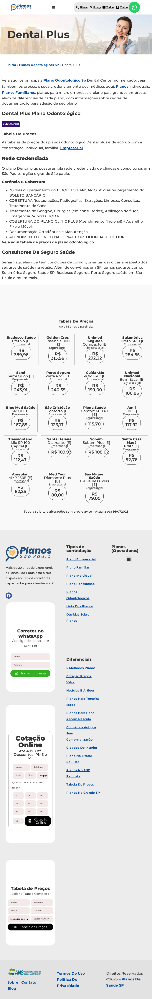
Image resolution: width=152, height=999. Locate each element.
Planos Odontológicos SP (39, 65)
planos (122, 86)
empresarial (71, 148)
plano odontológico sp (64, 80)
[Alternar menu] (53, 7)
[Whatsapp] (134, 7)
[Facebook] (9, 595)
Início (11, 65)
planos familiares (18, 92)
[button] (129, 559)
